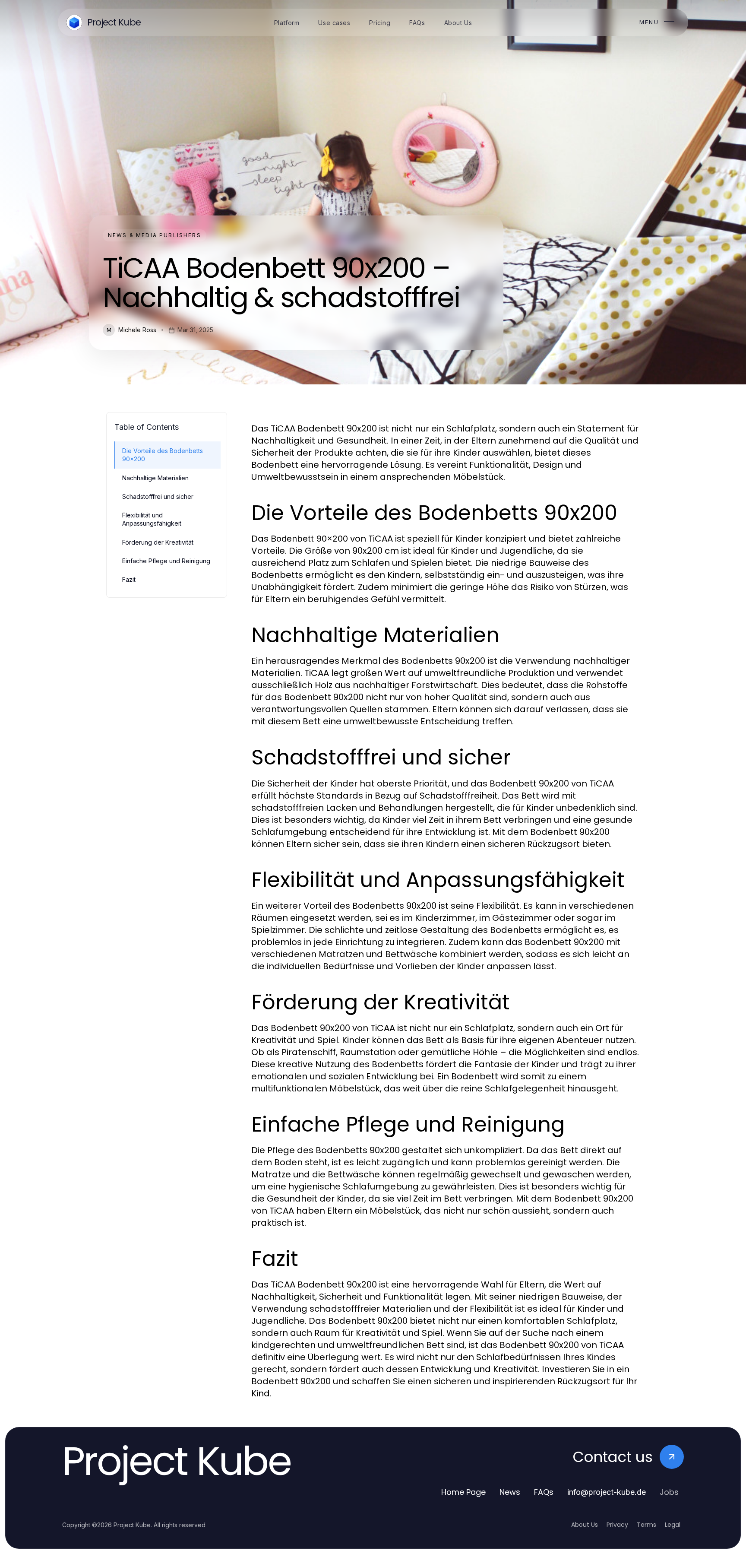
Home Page (463, 1492)
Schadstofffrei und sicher (157, 496)
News (509, 1492)
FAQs (543, 1492)
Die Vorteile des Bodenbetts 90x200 (162, 455)
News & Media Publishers (154, 235)
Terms (646, 1524)
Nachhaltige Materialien (155, 478)
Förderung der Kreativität (157, 542)
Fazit (129, 579)
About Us (584, 1524)
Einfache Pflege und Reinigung (166, 561)
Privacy (617, 1524)
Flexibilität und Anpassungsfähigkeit (151, 519)
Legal (672, 1524)
